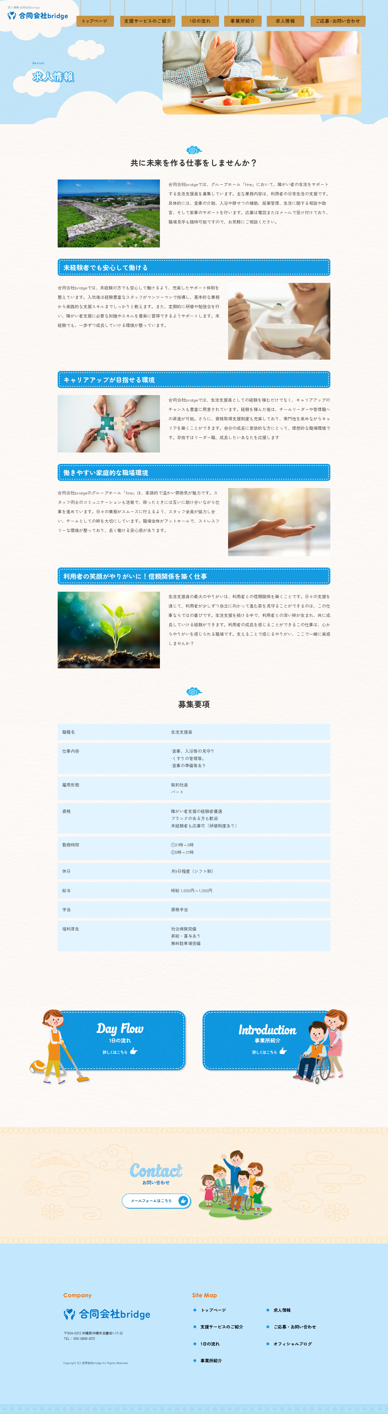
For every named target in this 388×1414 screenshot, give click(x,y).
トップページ (95, 15)
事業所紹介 (243, 15)
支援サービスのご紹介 (147, 15)
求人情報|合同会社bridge (24, 7)
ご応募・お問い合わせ (338, 15)
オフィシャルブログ (293, 1344)
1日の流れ (200, 15)
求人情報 (285, 15)
